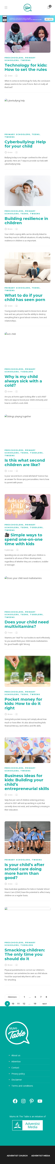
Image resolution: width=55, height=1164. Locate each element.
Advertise (16, 1061)
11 (18, 1003)
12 (24, 1003)
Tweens (25, 60)
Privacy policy (18, 1073)
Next (44, 1004)
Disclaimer (16, 1079)
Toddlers (26, 372)
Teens (36, 134)
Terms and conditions (22, 1085)
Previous (12, 997)
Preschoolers (14, 58)
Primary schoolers (17, 134)
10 (13, 1003)
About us (15, 1055)
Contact (15, 1067)
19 (35, 1003)
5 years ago (9, 550)
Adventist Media (40, 1156)
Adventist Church (17, 1156)
